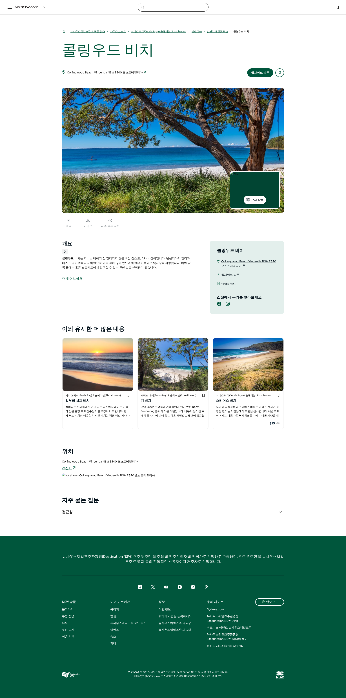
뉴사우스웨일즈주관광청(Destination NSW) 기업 (223, 618)
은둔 (65, 623)
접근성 (67, 512)
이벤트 (114, 629)
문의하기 (68, 609)
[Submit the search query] (142, 7)
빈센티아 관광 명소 (217, 31)
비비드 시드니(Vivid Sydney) (225, 645)
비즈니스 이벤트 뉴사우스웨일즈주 (229, 627)
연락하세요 (228, 283)
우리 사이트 (215, 602)
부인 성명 (68, 616)
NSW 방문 (69, 602)
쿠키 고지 (68, 629)
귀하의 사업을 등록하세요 (175, 616)
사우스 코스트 (118, 31)
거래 (113, 643)
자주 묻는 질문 (110, 226)
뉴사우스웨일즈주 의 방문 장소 (87, 31)
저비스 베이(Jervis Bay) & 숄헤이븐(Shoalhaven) (158, 31)
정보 (162, 602)
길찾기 (67, 468)
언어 (269, 602)
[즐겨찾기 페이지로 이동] (337, 7)
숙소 (113, 636)
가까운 (88, 226)
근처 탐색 (257, 200)
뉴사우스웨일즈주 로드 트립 (128, 623)
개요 (68, 226)
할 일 (113, 616)
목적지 (114, 609)
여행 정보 (165, 609)
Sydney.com (215, 609)
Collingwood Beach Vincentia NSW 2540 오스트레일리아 (105, 72)
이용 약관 (68, 636)
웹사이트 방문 (260, 72)
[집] (26, 7)
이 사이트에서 (120, 602)
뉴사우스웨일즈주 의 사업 (175, 623)
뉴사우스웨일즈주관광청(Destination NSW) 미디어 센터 (227, 637)
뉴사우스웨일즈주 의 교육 (175, 629)
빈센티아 (197, 31)
